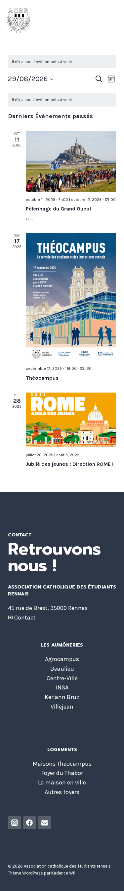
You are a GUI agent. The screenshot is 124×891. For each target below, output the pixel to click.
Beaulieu (62, 668)
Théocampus (42, 378)
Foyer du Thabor (62, 773)
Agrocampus (62, 659)
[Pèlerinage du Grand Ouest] (71, 161)
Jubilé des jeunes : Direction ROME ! (70, 464)
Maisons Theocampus (62, 763)
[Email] (44, 822)
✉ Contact (22, 617)
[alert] (62, 100)
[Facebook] (29, 822)
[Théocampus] (71, 297)
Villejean (62, 706)
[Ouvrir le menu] (118, 21)
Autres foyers (62, 792)
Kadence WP (63, 873)
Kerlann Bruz (62, 697)
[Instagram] (14, 822)
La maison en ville (62, 782)
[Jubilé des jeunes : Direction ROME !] (71, 420)
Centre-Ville (62, 678)
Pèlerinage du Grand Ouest (59, 209)
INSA (62, 687)
